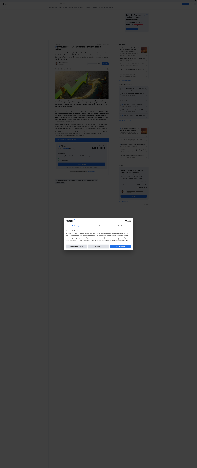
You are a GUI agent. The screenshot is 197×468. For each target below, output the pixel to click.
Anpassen (97, 246)
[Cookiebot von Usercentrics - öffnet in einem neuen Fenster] (124, 221)
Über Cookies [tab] (121, 225)
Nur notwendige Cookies (76, 246)
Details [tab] (98, 225)
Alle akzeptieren (120, 246)
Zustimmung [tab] (75, 225)
